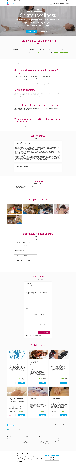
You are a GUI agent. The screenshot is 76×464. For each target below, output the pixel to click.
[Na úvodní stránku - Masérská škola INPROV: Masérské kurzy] (11, 3)
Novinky (57, 3)
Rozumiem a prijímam (52, 455)
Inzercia (24, 441)
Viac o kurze (44, 31)
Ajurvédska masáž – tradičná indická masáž (38, 361)
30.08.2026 (62, 378)
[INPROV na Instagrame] (68, 0)
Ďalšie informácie (20, 461)
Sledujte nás (58, 437)
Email (27, 308)
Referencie (62, 3)
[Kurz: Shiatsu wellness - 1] (14, 209)
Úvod (51, 4)
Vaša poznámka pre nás (30, 317)
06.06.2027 (62, 379)
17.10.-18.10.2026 (40, 378)
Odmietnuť (51, 457)
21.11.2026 (62, 410)
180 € (33, 415)
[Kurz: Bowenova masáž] (59, 391)
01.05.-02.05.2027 (40, 411)
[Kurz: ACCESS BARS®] (17, 354)
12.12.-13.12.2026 (40, 410)
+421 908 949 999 (10, 451)
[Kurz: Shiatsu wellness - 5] (14, 219)
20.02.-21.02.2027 (19, 411)
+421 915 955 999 (14, 0)
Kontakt (67, 3)
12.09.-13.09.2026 (40, 410)
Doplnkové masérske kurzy (43, 440)
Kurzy (54, 3)
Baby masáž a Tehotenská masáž (16, 398)
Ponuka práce (25, 442)
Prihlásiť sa (31, 31)
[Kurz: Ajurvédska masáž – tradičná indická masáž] (38, 354)
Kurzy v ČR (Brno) (42, 442)
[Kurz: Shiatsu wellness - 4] (61, 209)
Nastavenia (51, 459)
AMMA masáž (54, 361)
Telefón (27, 303)
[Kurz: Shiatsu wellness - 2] (30, 209)
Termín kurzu (28, 283)
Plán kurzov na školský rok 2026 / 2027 (46, 443)
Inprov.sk (28, 11)
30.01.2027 (20, 379)
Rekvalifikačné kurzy (42, 438)
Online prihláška (61, 52)
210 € (33, 382)
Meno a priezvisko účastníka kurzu (36, 293)
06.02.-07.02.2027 (40, 379)
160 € (54, 382)
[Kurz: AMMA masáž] (59, 354)
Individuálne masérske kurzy (44, 441)
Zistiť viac (21, 382)
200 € (12, 415)
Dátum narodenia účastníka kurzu (36, 298)
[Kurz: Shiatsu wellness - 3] (45, 209)
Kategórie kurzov (43, 437)
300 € (12, 382)
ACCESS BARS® (13, 361)
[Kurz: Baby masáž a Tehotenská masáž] (17, 391)
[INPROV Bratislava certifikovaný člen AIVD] (11, 429)
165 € (54, 415)
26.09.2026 (20, 378)
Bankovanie (33, 398)
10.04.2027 (62, 411)
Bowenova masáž (55, 398)
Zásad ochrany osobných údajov (35, 327)
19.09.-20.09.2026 (19, 410)
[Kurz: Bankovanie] (38, 391)
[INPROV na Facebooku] (66, 0)
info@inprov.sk (21, 0)
